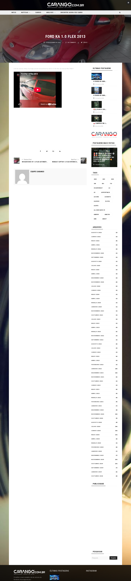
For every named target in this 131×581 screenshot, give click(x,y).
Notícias (24, 12)
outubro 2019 (97, 463)
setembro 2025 (97, 257)
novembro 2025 (97, 253)
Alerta (96, 205)
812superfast (98, 188)
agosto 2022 (96, 344)
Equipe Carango (37, 171)
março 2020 (96, 443)
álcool (107, 201)
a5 (94, 192)
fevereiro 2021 (97, 401)
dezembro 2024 (97, 278)
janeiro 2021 (96, 405)
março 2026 (96, 249)
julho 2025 (95, 265)
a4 (109, 188)
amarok (96, 214)
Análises (50, 12)
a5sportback (105, 192)
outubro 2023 (97, 315)
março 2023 (96, 331)
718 (111, 183)
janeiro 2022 (96, 368)
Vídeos (85, 42)
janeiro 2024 (96, 306)
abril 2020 (95, 438)
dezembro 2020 (97, 410)
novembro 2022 (97, 335)
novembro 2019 (97, 459)
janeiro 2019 (96, 471)
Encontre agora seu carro (72, 12)
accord (96, 197)
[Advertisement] (50, 126)
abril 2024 (95, 298)
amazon (107, 214)
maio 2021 (95, 389)
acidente (108, 197)
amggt (104, 219)
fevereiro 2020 (97, 447)
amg (95, 219)
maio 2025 (95, 269)
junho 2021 (96, 385)
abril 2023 (95, 327)
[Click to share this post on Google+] (53, 151)
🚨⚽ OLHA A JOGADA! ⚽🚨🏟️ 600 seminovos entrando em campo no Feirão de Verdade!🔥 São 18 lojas (104, 157)
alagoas (96, 201)
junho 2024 (96, 290)
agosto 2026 (96, 232)
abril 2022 (95, 360)
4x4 (103, 183)
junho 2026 (96, 236)
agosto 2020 (96, 422)
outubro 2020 (97, 418)
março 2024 (96, 302)
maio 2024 (95, 294)
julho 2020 (95, 426)
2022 (112, 179)
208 (95, 183)
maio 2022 (95, 356)
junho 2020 (96, 430)
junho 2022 (96, 352)
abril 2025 (95, 273)
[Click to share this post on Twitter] (47, 151)
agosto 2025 (96, 261)
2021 (104, 179)
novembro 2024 (97, 282)
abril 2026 (95, 244)
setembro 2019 (97, 467)
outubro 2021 (97, 381)
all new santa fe (99, 210)
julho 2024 (95, 286)
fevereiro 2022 (97, 364)
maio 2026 (95, 240)
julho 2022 (95, 348)
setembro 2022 (97, 339)
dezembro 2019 (97, 455)
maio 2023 (95, 323)
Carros (38, 12)
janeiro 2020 (96, 451)
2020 (95, 179)
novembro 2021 (97, 377)
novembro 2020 (97, 414)
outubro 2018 (97, 476)
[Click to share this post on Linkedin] (60, 151)
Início (13, 12)
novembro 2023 (97, 311)
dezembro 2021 (97, 372)
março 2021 (96, 397)
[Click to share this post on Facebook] (40, 151)
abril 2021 (95, 393)
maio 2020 (95, 434)
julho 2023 (95, 319)
